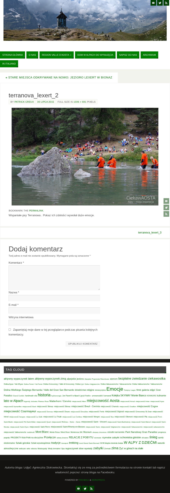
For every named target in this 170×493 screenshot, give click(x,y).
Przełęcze (50, 437)
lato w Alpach (13, 401)
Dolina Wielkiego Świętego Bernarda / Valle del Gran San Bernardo (39, 390)
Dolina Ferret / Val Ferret (33, 384)
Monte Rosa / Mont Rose (60, 432)
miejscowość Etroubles (79, 412)
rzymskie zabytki (110, 437)
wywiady (88, 448)
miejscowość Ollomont (124, 417)
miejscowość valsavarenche (154, 427)
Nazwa (14, 292)
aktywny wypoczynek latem (19, 378)
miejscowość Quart (44, 422)
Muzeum (87, 432)
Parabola (84, 480)
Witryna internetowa (21, 317)
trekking (73, 442)
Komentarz (16, 262)
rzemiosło (97, 438)
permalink (36, 210)
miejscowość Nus (107, 417)
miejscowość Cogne (147, 406)
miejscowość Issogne (17, 417)
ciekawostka (157, 378)
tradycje (56, 442)
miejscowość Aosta (103, 400)
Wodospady (42, 449)
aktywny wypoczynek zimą (50, 378)
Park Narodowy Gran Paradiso (141, 432)
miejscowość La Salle (34, 417)
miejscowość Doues (62, 412)
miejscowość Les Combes (72, 417)
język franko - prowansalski (92, 396)
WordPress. (98, 480)
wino (28, 449)
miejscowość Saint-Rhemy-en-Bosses (68, 427)
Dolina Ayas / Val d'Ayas (13, 384)
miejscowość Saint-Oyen (19, 427)
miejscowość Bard (29, 406)
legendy (27, 401)
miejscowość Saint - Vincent (94, 422)
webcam (22, 449)
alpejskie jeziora (75, 379)
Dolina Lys (79, 384)
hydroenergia (56, 396)
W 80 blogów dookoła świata (111, 443)
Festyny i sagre (130, 390)
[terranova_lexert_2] (85, 156)
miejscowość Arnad (127, 401)
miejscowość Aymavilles (13, 406)
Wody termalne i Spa (56, 449)
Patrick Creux (24, 101)
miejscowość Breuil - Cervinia (85, 406)
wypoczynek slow (74, 448)
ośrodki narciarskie (116, 432)
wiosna (34, 449)
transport (64, 443)
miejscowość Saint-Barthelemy (118, 422)
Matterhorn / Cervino (60, 401)
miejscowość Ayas (157, 401)
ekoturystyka (100, 390)
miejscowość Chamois (110, 406)
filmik (138, 390)
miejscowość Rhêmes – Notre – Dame (66, 422)
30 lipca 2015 (45, 101)
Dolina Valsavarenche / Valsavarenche (116, 384)
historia (44, 395)
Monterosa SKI (77, 432)
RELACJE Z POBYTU (81, 437)
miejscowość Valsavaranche (132, 427)
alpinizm (114, 379)
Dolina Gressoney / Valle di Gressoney (59, 384)
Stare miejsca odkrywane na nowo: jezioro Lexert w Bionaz (59, 77)
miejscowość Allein (79, 401)
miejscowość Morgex (91, 417)
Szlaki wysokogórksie (40, 443)
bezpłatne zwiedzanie (132, 378)
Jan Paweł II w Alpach (71, 396)
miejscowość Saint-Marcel (141, 422)
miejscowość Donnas (45, 412)
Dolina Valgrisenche (92, 384)
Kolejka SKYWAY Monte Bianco (129, 395)
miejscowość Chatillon (128, 406)
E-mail (14, 304)
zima (114, 448)
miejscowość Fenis (96, 412)
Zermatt (107, 449)
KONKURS (151, 396)
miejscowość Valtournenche (15, 432)
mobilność (31, 432)
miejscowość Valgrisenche (111, 427)
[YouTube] (166, 201)
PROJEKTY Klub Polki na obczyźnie (27, 437)
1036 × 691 (80, 101)
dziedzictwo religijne (84, 390)
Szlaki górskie (23, 443)
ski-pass (145, 438)
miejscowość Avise (143, 401)
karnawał (107, 396)
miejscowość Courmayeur (20, 411)
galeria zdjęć (148, 390)
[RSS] (166, 214)
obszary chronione (99, 432)
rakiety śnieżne (62, 438)
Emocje (114, 389)
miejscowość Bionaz (45, 406)
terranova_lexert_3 (149, 232)
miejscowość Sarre (93, 427)
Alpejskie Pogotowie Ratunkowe (97, 379)
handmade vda (31, 396)
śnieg (153, 437)
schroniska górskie (130, 437)
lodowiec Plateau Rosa (40, 401)
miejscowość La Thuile (52, 417)
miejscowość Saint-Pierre (40, 427)
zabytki (98, 448)
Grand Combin (18, 396)
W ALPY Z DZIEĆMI (140, 442)
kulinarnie (161, 395)
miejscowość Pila (140, 417)
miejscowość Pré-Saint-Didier (25, 422)
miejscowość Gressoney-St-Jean (138, 412)
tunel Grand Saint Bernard (89, 443)
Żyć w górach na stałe (131, 448)
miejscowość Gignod (114, 411)
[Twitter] (166, 207)
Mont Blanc (42, 431)
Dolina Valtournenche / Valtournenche (147, 384)
